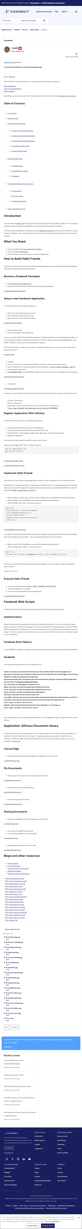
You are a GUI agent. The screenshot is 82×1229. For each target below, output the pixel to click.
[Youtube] (29, 1159)
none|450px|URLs (9, 355)
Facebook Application (14, 871)
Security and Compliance (38, 1206)
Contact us (8, 1148)
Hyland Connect (7, 30)
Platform (17, 30)
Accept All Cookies (47, 1226)
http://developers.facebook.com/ (21, 284)
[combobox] (33, 20)
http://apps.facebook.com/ (62, 367)
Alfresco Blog (34, 30)
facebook (30, 554)
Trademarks (51, 1206)
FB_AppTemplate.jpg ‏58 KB (14, 902)
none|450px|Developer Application (15, 291)
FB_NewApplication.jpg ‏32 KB (15, 884)
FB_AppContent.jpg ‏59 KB (14, 886)
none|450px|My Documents (12, 780)
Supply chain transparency (66, 1206)
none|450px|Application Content (14, 466)
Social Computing (9, 89)
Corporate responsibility (43, 1181)
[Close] (78, 1217)
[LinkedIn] (23, 1159)
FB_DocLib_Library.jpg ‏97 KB (15, 918)
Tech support (61, 1181)
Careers (37, 1168)
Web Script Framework (47, 231)
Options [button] (76, 54)
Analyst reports (40, 1140)
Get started (34, 3)
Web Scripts (7, 86)
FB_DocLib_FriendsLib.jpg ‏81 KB (16, 913)
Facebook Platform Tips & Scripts (18, 869)
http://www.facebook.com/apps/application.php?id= (28, 408)
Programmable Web (14, 866)
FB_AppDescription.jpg (13, 998)
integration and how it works (67, 96)
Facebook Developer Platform (32, 249)
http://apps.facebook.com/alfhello (42, 586)
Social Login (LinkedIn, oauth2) (13, 1075)
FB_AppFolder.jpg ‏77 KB (13, 894)
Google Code (16, 741)
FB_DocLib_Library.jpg (13, 1013)
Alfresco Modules (9, 91)
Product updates (62, 1153)
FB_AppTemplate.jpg (12, 983)
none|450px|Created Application (14, 389)
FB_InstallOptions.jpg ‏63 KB (15, 905)
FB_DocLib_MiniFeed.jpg (14, 958)
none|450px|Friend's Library (12, 850)
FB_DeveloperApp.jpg (13, 937)
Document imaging (10, 1185)
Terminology (61, 1140)
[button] (6, 1027)
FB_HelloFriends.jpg (12, 978)
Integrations (39, 1149)
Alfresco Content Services (12, 929)
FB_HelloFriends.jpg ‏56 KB (14, 899)
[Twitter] (12, 1159)
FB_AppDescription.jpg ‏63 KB (15, 910)
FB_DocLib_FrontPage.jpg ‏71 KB (16, 881)
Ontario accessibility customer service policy (29, 1208)
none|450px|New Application (13, 323)
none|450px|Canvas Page (11, 761)
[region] (41, 1221)
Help (57, 11)
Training (60, 1172)
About (37, 1172)
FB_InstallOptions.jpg (13, 988)
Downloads (61, 1144)
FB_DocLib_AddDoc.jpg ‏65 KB (15, 915)
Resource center (62, 1136)
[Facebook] (6, 1159)
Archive (8, 934)
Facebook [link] (44, 30)
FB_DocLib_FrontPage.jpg (14, 942)
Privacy (8, 1206)
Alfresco (25, 30)
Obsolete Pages (9, 62)
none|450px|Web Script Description (15, 530)
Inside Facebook (13, 863)
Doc (12, 934)
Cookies (15, 1206)
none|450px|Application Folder (13, 461)
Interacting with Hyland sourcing (56, 1208)
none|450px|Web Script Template (14, 596)
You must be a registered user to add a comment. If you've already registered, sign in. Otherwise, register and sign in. (38, 1041)
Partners (37, 1177)
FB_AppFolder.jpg (12, 968)
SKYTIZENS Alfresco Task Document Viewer (17, 1086)
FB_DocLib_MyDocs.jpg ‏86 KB (15, 907)
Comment (7, 1047)
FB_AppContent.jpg (12, 952)
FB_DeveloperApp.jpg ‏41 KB (15, 879)
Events (59, 1168)
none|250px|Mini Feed (11, 838)
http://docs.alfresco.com (33, 67)
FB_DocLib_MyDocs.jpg (13, 993)
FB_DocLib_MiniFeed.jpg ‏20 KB (16, 889)
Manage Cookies (33, 1226)
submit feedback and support (53, 3)
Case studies (39, 1136)
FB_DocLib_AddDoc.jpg (13, 1008)
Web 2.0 (13, 86)
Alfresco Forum (9, 1067)
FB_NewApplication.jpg (13, 947)
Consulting (7, 1177)
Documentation (62, 1177)
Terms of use (24, 1206)
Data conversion (9, 1181)
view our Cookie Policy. (52, 1221)
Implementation (9, 1168)
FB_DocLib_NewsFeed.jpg (14, 973)
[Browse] (76, 11)
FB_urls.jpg (9, 1018)
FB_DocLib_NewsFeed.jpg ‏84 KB (16, 897)
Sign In (64, 11)
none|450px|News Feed (11, 824)
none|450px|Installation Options (14, 377)
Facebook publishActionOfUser (27, 682)
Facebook (8, 40)
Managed (7, 1172)
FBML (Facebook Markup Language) (24, 490)
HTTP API (12, 77)
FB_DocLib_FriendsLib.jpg (14, 1003)
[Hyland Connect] (16, 11)
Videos (59, 1149)
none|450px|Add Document (12, 792)
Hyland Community (44, 11)
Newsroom (38, 1185)
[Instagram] (18, 1159)
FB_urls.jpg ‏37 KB (11, 920)
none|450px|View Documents (13, 804)
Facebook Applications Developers (19, 874)
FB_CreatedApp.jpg (12, 962)
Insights (37, 1144)
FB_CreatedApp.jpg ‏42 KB (14, 892)
